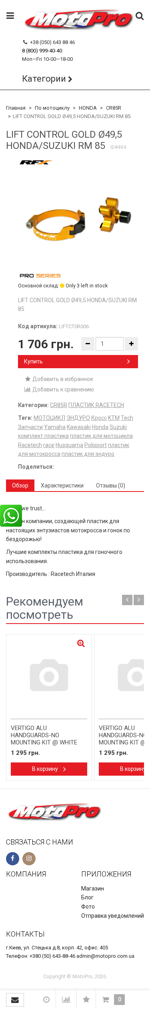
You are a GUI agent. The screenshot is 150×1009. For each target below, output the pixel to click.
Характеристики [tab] (62, 485)
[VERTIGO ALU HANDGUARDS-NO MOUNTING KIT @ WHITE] (49, 677)
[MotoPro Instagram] (29, 858)
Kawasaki (79, 427)
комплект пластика (43, 436)
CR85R (113, 108)
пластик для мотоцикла (101, 436)
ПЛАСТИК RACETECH (96, 405)
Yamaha (55, 427)
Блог (87, 897)
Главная (16, 108)
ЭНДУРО (78, 418)
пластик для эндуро (88, 454)
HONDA (88, 108)
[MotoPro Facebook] (12, 858)
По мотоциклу (52, 108)
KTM (114, 418)
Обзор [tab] (20, 485)
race (48, 445)
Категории (44, 79)
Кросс (99, 418)
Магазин (92, 888)
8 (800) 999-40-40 (42, 51)
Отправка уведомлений (112, 916)
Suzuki (118, 427)
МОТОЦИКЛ (49, 418)
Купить (33, 361)
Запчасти (30, 427)
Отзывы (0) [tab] (110, 485)
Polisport (95, 445)
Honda (100, 427)
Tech (127, 418)
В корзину (45, 769)
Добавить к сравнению (62, 389)
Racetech (30, 445)
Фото (88, 906)
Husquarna (69, 445)
